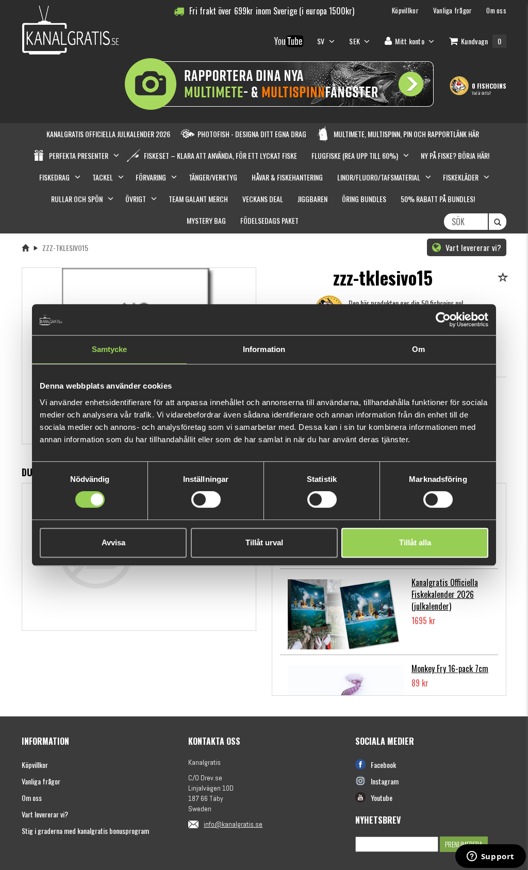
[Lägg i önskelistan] (505, 278)
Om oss (32, 797)
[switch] (206, 499)
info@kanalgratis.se (233, 824)
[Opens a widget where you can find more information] (490, 857)
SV (321, 41)
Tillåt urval (264, 542)
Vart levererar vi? (472, 247)
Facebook (383, 764)
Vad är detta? (481, 93)
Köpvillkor (35, 764)
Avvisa (113, 542)
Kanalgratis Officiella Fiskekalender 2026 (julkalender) (444, 594)
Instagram (385, 781)
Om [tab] (418, 349)
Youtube (381, 797)
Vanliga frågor (41, 781)
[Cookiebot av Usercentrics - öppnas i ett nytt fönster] (443, 319)
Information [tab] (264, 349)
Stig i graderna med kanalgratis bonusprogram (85, 830)
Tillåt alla (415, 542)
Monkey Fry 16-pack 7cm (449, 668)
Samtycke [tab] (109, 349)
